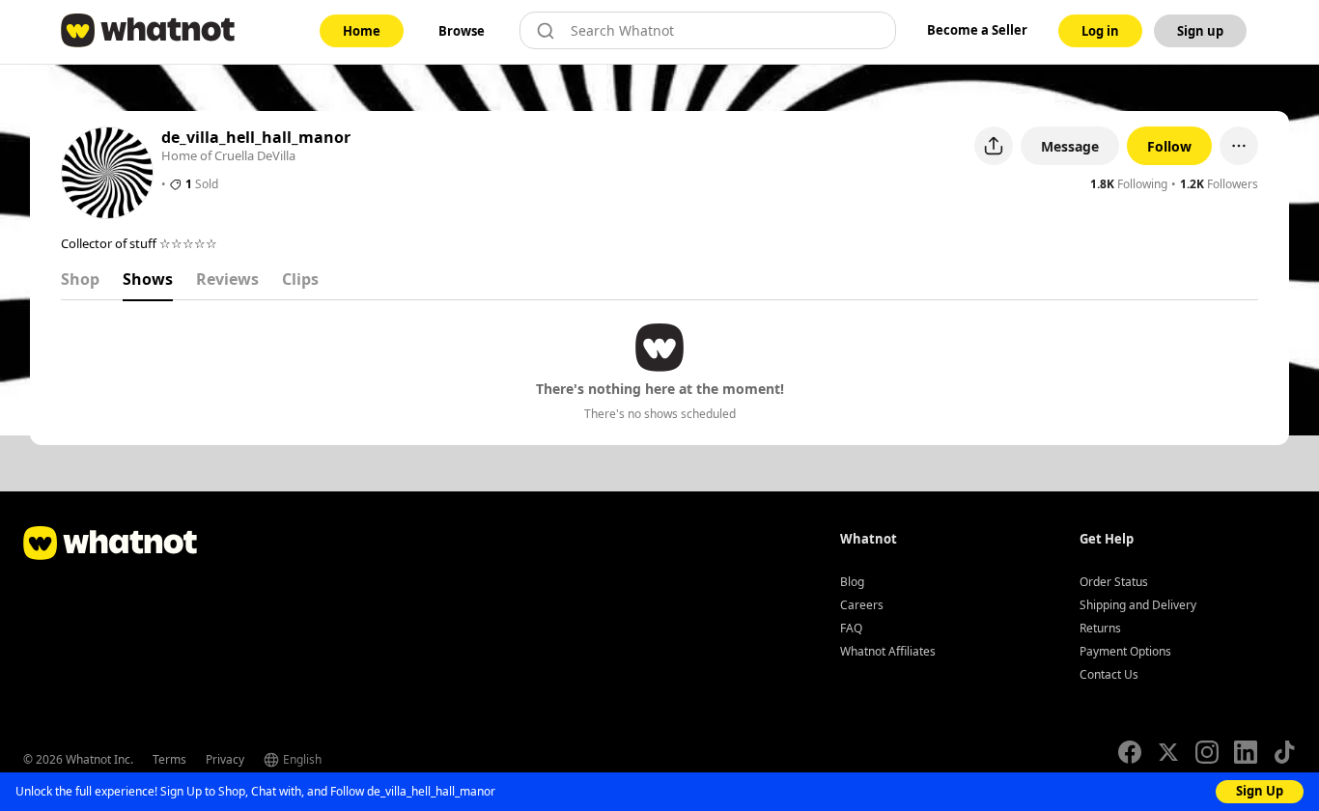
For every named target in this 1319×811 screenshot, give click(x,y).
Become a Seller (977, 30)
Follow (1169, 146)
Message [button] (1070, 146)
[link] (362, 30)
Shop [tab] (80, 279)
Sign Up (1259, 790)
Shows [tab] (148, 279)
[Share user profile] (993, 145)
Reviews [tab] (227, 279)
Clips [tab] (300, 279)
